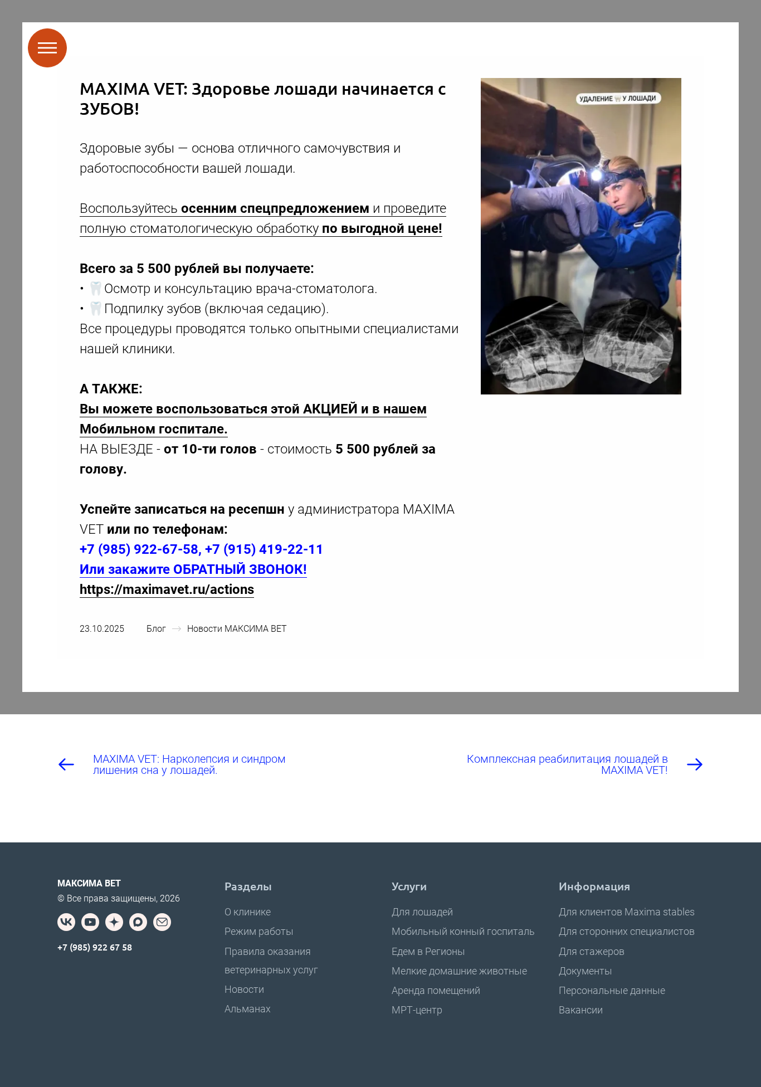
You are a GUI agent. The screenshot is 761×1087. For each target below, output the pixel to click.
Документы (585, 971)
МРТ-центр (417, 1010)
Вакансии (581, 1010)
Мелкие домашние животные (459, 971)
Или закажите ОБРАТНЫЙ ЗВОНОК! (193, 569)
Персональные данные (612, 990)
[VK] (66, 922)
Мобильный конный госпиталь (463, 931)
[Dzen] (114, 922)
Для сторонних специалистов (627, 931)
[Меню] (47, 47)
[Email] (162, 922)
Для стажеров (592, 951)
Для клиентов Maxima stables (627, 912)
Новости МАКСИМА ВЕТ (237, 628)
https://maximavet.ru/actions (167, 589)
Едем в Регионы (428, 951)
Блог (156, 628)
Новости (244, 989)
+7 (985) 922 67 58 (94, 946)
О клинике (248, 912)
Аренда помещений (436, 990)
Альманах (248, 1009)
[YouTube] (90, 922)
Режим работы (259, 931)
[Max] (138, 922)
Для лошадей (422, 912)
